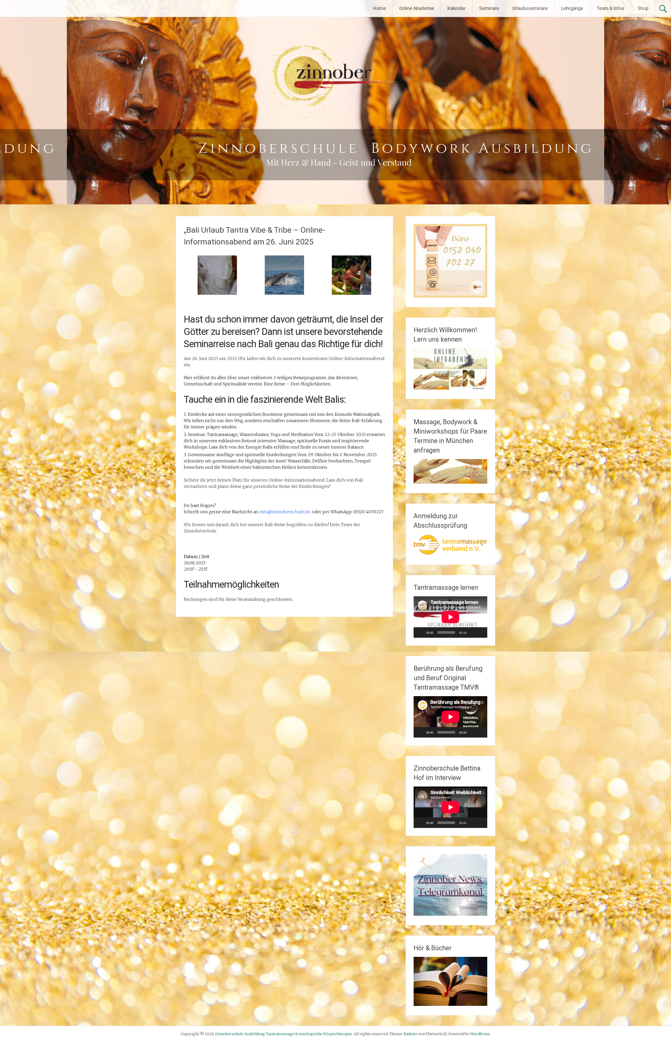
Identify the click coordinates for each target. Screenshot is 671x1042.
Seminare (489, 8)
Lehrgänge (572, 8)
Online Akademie (416, 8)
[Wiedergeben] (420, 632)
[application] (450, 617)
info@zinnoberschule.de (284, 511)
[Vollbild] (480, 632)
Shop (643, 8)
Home (379, 8)
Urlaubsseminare (530, 8)
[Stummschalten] (472, 632)
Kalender (456, 8)
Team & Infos (610, 8)
